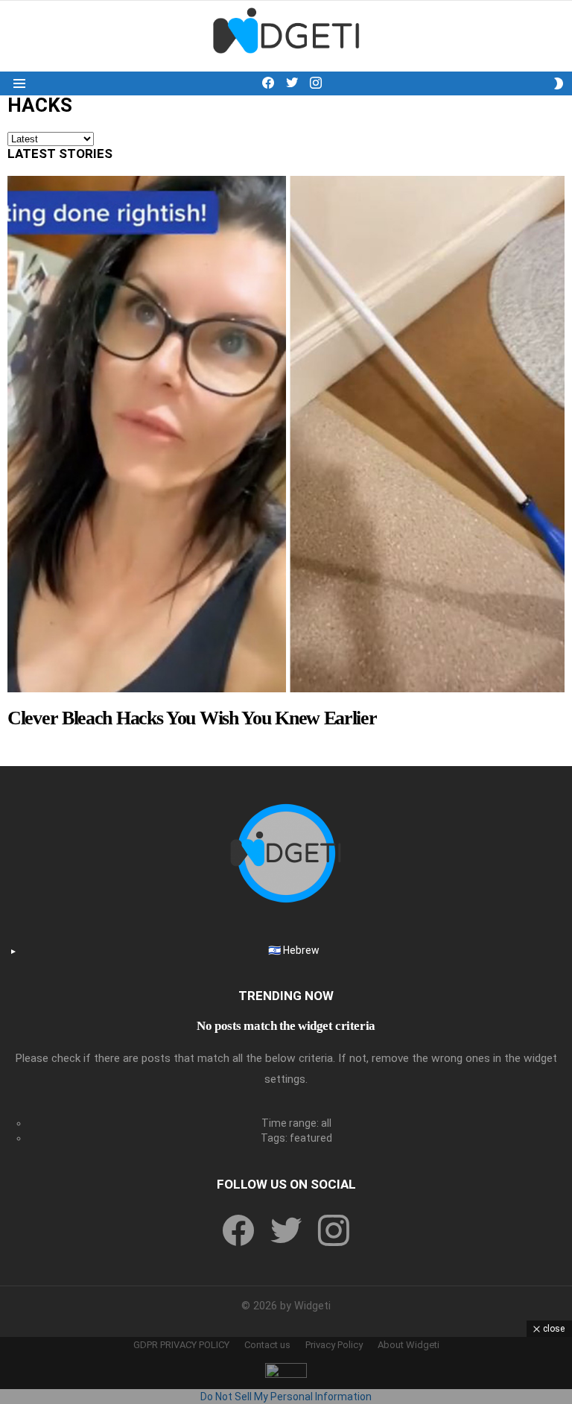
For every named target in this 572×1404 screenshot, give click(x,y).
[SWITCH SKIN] (559, 83)
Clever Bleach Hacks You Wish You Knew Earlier (192, 718)
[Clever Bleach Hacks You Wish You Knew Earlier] (286, 434)
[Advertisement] (286, 1370)
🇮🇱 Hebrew (294, 950)
